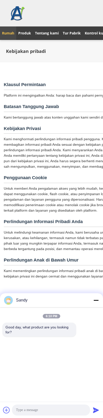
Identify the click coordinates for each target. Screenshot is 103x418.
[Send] (96, 410)
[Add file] (6, 410)
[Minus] (96, 300)
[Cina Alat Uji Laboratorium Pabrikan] (17, 13)
